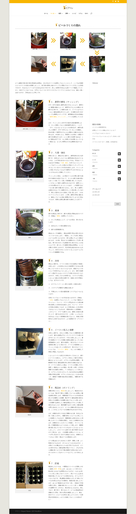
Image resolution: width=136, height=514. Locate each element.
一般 (93, 178)
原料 (66, 13)
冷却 (51, 300)
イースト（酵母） (63, 349)
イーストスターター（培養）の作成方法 (104, 142)
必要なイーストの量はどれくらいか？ (104, 130)
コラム (80, 13)
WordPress (38, 511)
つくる (52, 13)
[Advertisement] (106, 96)
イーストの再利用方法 (99, 127)
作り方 (94, 153)
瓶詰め (63, 391)
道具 (60, 13)
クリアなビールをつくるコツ (101, 133)
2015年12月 (96, 192)
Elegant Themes (26, 511)
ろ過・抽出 (64, 163)
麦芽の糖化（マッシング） (58, 116)
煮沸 (58, 216)
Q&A (86, 13)
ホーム (46, 13)
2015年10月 (96, 195)
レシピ (74, 13)
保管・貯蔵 (57, 469)
